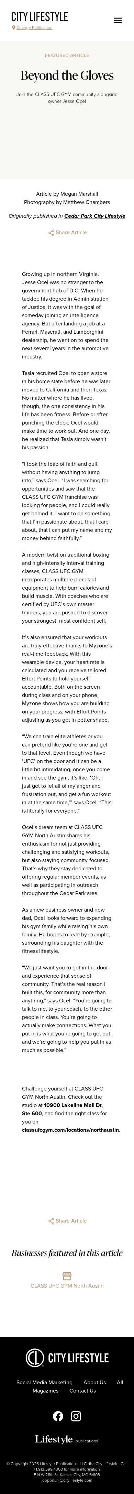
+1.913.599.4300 (48, 1469)
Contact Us (82, 1390)
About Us (94, 1382)
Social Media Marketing (44, 1382)
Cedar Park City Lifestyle (94, 216)
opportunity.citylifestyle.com (67, 1480)
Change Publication (34, 27)
